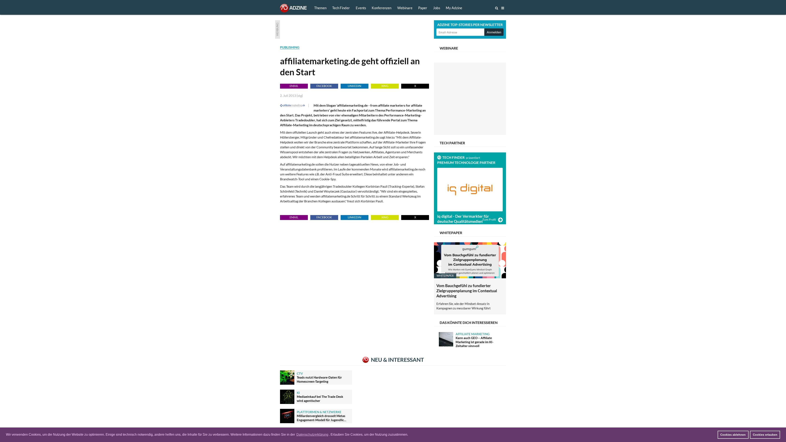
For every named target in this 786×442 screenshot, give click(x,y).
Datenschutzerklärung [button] (312, 434)
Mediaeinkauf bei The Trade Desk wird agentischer (320, 397)
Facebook (324, 86)
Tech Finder (341, 8)
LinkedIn (354, 86)
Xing (384, 86)
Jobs (436, 8)
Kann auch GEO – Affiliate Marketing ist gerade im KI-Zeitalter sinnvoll (474, 340)
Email (294, 86)
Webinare (404, 8)
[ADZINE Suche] (483, 8)
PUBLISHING (289, 47)
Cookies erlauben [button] (765, 434)
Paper (422, 8)
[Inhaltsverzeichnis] (502, 8)
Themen (320, 8)
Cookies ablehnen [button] (733, 434)
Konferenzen (381, 8)
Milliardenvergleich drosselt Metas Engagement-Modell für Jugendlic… (321, 416)
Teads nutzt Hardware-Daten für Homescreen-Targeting (319, 377)
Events (361, 8)
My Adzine (454, 8)
